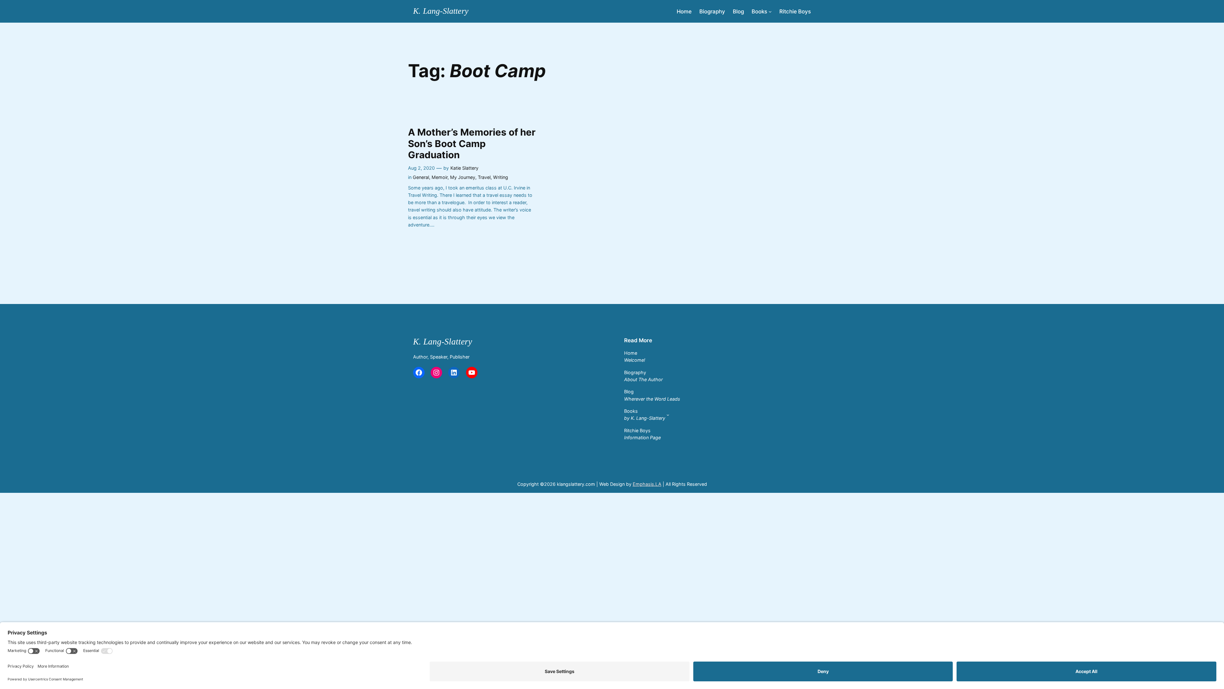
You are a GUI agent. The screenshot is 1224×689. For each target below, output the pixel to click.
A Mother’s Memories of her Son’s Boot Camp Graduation (472, 143)
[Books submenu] (770, 11)
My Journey (462, 177)
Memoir (440, 177)
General (421, 177)
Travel (484, 177)
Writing (500, 177)
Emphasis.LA (647, 484)
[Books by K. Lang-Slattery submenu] (668, 414)
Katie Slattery (464, 168)
